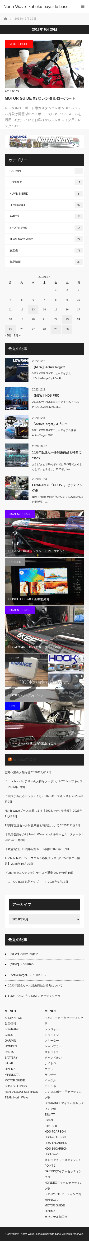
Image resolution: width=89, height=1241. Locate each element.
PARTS (44, 216)
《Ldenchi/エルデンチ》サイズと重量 (29, 872)
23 (67, 319)
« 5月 (8, 335)
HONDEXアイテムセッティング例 (64, 1185)
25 (10, 329)
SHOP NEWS (44, 227)
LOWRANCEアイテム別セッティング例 (64, 1106)
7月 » (17, 335)
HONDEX (44, 182)
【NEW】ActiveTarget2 (48, 367)
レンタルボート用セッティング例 (63, 1094)
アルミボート (53, 1086)
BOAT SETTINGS (19, 513)
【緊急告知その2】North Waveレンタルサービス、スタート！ (44, 834)
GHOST (10, 1035)
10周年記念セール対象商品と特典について (57, 455)
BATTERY (11, 1057)
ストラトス (52, 1052)
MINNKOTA (12, 1074)
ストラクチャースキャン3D (62, 1160)
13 (33, 309)
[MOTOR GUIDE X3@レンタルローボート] (44, 64)
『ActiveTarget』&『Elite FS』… (29, 975)
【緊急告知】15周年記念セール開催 (28, 849)
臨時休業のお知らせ (17, 772)
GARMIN (44, 171)
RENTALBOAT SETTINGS (21, 1091)
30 (67, 329)
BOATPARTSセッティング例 (63, 1194)
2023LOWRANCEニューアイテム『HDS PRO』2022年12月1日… (55, 404)
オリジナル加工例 (56, 1217)
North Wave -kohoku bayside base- (41, 1233)
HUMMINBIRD (44, 193)
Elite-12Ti (51, 1126)
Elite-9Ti (50, 1120)
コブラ (49, 1069)
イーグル (50, 1080)
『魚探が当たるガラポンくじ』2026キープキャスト (38, 796)
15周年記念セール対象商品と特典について (32, 825)
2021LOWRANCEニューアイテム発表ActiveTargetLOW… (54, 433)
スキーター (52, 1040)
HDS (12, 706)
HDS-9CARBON (55, 1137)
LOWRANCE (44, 205)
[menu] (82, 6)
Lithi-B (9, 1063)
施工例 (44, 250)
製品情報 (44, 262)
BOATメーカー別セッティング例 (64, 1020)
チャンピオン (53, 1057)
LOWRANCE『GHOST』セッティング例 (57, 487)
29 (55, 329)
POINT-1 (50, 1165)
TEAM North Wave (44, 239)
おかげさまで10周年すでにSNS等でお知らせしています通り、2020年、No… (57, 467)
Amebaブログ (24, 759)
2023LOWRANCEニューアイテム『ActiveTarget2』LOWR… (51, 376)
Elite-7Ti (50, 1114)
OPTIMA (10, 1069)
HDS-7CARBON (55, 1131)
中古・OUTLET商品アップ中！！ (26, 881)
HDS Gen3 (52, 1154)
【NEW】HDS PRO (45, 395)
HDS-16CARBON (56, 1148)
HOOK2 (14, 658)
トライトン (52, 1035)
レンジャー (52, 1029)
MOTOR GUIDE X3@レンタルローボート (40, 98)
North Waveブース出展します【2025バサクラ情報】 (38, 810)
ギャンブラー (53, 1046)
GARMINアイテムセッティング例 (63, 1174)
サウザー (50, 1074)
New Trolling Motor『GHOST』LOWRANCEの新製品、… (57, 499)
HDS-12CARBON (56, 1143)
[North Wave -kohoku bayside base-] (37, 6)
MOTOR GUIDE (18, 44)
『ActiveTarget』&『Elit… (51, 424)
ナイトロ (50, 1063)
